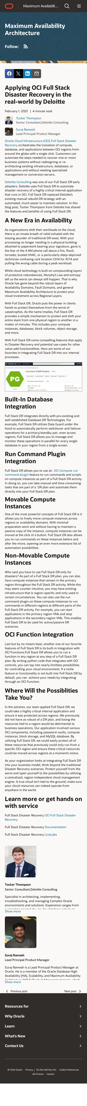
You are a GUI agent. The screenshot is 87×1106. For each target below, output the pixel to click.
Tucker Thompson (28, 118)
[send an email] (36, 73)
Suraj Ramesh (25, 129)
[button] (67, 6)
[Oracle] (9, 6)
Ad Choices (38, 1074)
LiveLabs (51, 834)
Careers (50, 1074)
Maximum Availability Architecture (41, 5)
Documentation (55, 827)
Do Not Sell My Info (46, 1069)
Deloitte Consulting (18, 182)
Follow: (12, 46)
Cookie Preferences (69, 1069)
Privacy (29, 1069)
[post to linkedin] (27, 73)
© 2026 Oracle (14, 1069)
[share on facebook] (9, 73)
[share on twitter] (18, 73)
